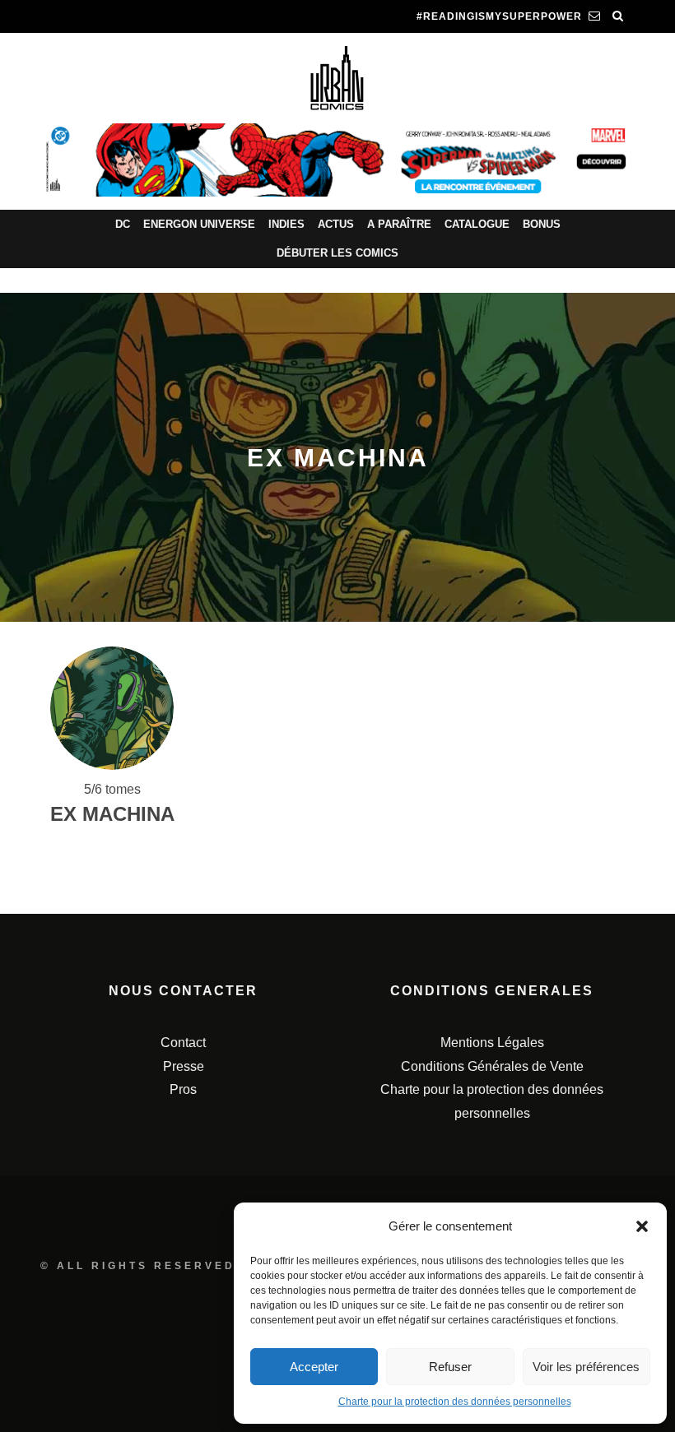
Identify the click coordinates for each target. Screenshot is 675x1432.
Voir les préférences (586, 1367)
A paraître (399, 224)
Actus (336, 224)
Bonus (542, 224)
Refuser (450, 1367)
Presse (183, 1066)
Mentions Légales (492, 1043)
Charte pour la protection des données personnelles (454, 1401)
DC (122, 224)
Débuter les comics (337, 253)
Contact (183, 1043)
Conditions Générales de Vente (492, 1066)
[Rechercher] (618, 16)
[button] (642, 1226)
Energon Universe (199, 224)
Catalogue (477, 224)
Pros (183, 1089)
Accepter (314, 1367)
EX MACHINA (112, 814)
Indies (286, 224)
